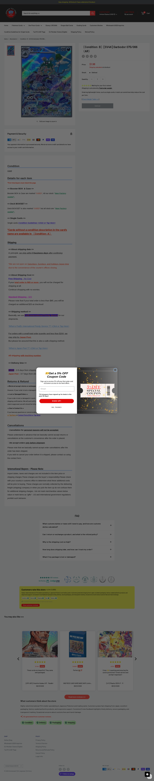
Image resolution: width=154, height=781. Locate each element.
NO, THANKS (57, 407)
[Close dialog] (115, 370)
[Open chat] (147, 774)
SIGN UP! (56, 401)
